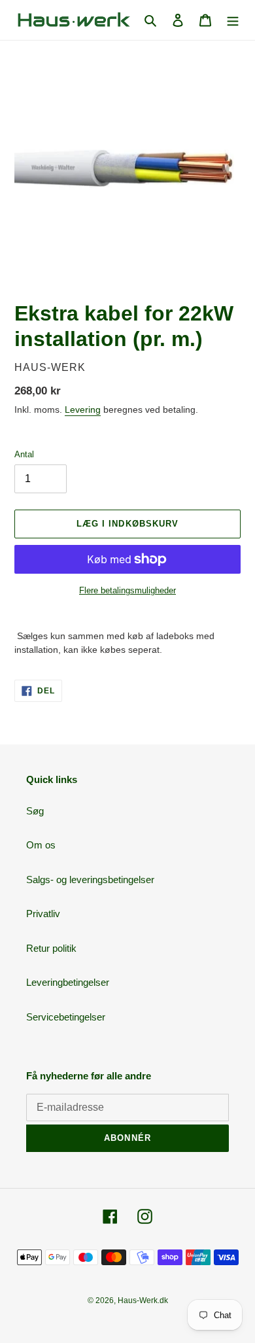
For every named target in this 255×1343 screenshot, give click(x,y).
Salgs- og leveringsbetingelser (90, 879)
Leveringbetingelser (67, 982)
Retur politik (51, 948)
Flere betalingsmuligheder (127, 590)
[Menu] (232, 20)
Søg (35, 810)
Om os (41, 844)
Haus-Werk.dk (143, 1300)
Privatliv (43, 913)
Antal (24, 454)
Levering (83, 409)
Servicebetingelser (65, 1016)
